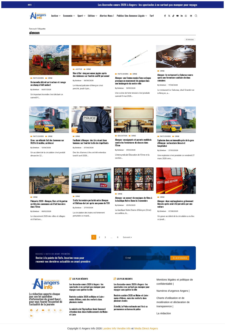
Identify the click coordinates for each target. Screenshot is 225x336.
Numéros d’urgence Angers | (173, 290)
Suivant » (127, 237)
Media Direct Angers (146, 328)
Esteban (36, 90)
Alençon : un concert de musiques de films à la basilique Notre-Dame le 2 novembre (133, 199)
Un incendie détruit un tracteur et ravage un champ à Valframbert (48, 83)
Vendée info (124, 328)
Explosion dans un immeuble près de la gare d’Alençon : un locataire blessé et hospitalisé (175, 143)
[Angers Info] (37, 15)
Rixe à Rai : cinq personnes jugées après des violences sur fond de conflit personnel (91, 74)
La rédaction (164, 313)
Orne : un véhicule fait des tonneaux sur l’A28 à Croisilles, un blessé (47, 142)
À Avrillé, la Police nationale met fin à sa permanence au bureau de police (131, 308)
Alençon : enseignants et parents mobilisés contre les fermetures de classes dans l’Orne (133, 142)
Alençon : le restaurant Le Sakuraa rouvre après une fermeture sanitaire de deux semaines (175, 77)
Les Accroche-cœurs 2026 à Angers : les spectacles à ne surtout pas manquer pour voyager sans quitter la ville (144, 5)
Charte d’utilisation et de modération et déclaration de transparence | (173, 302)
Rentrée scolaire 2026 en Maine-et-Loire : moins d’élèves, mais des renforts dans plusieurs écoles (86, 299)
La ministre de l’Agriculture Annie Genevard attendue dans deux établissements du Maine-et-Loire (88, 311)
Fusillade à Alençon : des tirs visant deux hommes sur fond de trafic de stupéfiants (91, 142)
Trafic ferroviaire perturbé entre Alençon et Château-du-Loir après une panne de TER (91, 202)
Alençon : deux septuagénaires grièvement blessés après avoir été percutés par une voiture (175, 203)
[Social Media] (165, 15)
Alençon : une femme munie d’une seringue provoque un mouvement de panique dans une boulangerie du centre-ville (133, 80)
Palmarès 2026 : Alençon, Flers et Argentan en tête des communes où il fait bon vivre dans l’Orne (48, 203)
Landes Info (109, 328)
